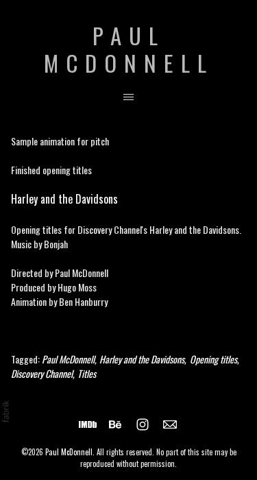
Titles (86, 373)
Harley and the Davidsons (64, 199)
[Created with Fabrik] (5, 411)
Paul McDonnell (68, 359)
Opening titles (213, 359)
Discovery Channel (42, 373)
